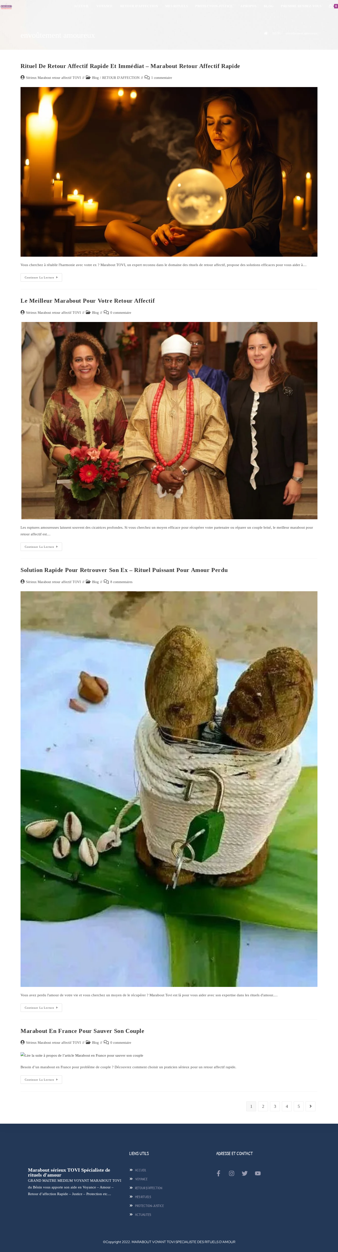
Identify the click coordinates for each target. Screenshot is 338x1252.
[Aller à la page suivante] (310, 1106)
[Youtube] (258, 1173)
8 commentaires (121, 582)
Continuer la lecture (43, 276)
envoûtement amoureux (301, 33)
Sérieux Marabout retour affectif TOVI (53, 78)
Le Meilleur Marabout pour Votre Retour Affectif (88, 300)
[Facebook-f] (218, 1173)
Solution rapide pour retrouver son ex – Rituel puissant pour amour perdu (124, 570)
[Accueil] (266, 33)
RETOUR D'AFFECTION (121, 78)
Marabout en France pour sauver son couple (83, 1031)
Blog (95, 78)
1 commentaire (161, 78)
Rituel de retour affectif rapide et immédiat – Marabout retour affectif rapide (130, 66)
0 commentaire (120, 313)
